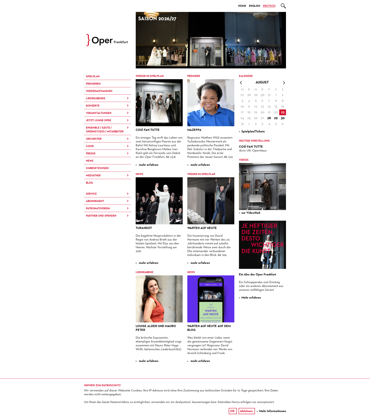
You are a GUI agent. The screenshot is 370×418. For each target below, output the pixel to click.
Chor (90, 146)
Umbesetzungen (97, 168)
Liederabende (95, 98)
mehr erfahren (148, 165)
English (254, 6)
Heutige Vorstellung (254, 141)
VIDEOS (244, 160)
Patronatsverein (98, 208)
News (89, 161)
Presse (90, 153)
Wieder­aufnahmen (99, 91)
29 (276, 118)
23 (282, 112)
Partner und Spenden (101, 215)
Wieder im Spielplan (150, 76)
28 (269, 118)
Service (91, 194)
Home (242, 6)
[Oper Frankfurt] (107, 45)
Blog (89, 183)
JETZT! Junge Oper (98, 120)
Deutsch (269, 6)
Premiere (193, 76)
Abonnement (95, 201)
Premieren (93, 83)
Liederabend (144, 272)
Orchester (94, 139)
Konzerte (92, 105)
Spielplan (93, 76)
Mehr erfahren (251, 297)
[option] (211, 40)
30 (283, 118)
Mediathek (93, 175)
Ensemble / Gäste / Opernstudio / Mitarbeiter (105, 129)
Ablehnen (246, 411)
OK (232, 411)
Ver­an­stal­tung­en (98, 113)
